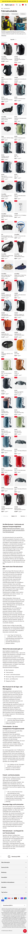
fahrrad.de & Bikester (8, 930)
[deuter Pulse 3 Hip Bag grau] (20, 442)
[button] (22, 4)
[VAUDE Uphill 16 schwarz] (7, 499)
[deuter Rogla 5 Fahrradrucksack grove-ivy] (20, 129)
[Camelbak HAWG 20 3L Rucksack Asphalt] (7, 49)
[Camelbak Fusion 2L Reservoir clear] (20, 227)
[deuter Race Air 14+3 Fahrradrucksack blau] (7, 422)
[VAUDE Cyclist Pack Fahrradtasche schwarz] (20, 70)
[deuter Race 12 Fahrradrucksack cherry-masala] (20, 461)
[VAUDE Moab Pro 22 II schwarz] (20, 499)
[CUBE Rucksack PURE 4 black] (7, 70)
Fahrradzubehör (7, 8)
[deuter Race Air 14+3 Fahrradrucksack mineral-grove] (20, 422)
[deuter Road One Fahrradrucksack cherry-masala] (7, 480)
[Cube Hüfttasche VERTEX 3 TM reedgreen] (7, 345)
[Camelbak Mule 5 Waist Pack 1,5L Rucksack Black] (7, 187)
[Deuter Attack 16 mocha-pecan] (20, 364)
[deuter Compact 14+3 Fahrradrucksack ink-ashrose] (7, 402)
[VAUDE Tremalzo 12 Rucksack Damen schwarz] (20, 49)
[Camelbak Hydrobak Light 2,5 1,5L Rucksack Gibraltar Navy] (7, 206)
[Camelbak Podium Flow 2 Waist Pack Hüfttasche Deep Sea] (20, 266)
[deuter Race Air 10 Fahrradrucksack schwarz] (7, 167)
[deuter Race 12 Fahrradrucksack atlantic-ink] (7, 461)
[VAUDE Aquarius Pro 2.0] (20, 206)
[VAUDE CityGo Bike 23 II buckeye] (7, 325)
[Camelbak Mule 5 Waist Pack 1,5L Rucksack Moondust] (7, 266)
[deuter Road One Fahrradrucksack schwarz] (20, 109)
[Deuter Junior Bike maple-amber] (20, 345)
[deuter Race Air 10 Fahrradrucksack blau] (20, 402)
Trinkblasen (22, 14)
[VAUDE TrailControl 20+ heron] (7, 305)
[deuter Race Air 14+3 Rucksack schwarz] (7, 90)
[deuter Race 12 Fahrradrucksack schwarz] (20, 187)
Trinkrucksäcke (15, 14)
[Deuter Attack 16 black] (7, 383)
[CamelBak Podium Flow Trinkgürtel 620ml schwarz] (7, 109)
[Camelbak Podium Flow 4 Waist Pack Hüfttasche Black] (7, 247)
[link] (5, 516)
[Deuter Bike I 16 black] (20, 167)
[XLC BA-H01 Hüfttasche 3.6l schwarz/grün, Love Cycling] (7, 227)
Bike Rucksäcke (5, 14)
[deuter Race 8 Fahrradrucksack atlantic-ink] (7, 442)
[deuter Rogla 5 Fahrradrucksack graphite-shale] (20, 90)
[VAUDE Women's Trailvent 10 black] (20, 305)
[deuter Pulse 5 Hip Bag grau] (20, 480)
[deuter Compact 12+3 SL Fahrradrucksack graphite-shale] (7, 147)
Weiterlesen (3, 35)
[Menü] (2, 4)
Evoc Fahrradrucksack (8, 532)
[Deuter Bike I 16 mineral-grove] (7, 364)
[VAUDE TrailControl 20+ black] (20, 325)
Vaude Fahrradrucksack (18, 530)
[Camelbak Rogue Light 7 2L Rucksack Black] (20, 247)
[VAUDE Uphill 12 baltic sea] (20, 286)
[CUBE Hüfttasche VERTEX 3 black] (7, 129)
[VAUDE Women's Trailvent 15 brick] (7, 286)
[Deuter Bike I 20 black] (20, 147)
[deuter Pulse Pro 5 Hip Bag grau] (20, 383)
